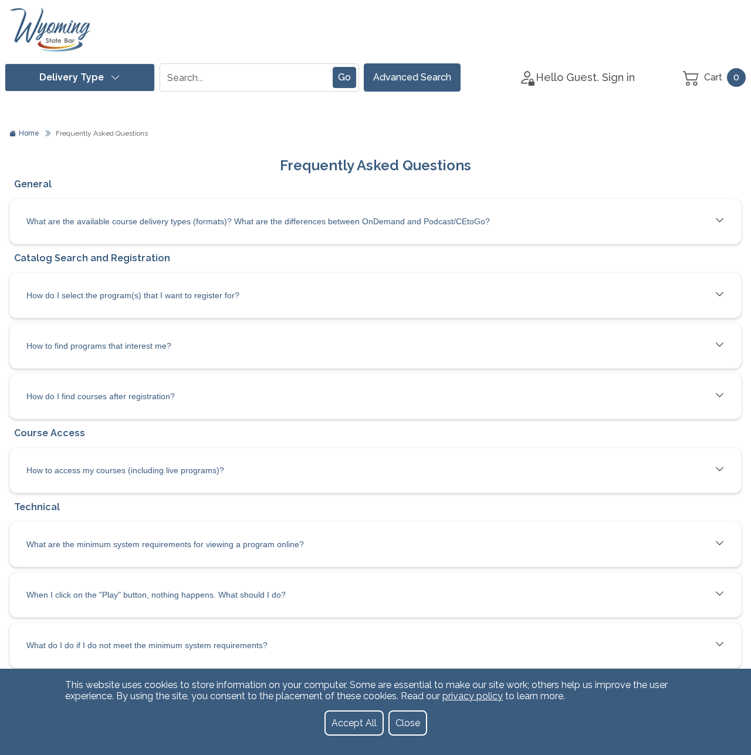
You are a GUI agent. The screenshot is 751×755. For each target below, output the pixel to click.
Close (407, 723)
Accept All (354, 723)
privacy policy (472, 696)
